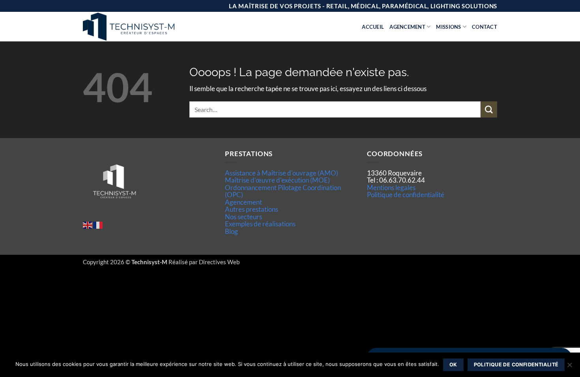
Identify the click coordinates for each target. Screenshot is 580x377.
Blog (231, 231)
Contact (484, 27)
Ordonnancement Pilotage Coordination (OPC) (283, 191)
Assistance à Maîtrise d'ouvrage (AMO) (281, 173)
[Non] (569, 367)
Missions (448, 27)
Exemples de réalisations (260, 224)
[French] (98, 224)
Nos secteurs (243, 217)
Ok (453, 365)
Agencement (407, 27)
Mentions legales (391, 187)
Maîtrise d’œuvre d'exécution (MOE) (277, 180)
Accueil (373, 27)
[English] (88, 224)
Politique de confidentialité (405, 194)
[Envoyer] (489, 109)
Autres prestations (251, 209)
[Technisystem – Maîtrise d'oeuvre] (148, 26)
